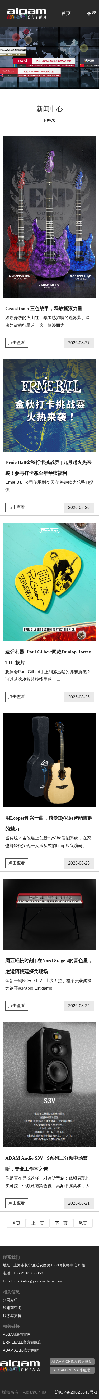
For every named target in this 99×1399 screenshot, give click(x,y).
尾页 (83, 1223)
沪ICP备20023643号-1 (76, 1392)
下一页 (61, 1223)
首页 (66, 13)
